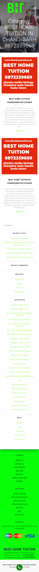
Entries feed (20, 431)
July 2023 (19, 283)
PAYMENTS (20, 474)
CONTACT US (19, 463)
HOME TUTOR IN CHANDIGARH (19, 368)
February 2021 (19, 292)
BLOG (19, 511)
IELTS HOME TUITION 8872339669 (19, 249)
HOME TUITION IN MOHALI (19, 355)
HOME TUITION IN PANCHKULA (19, 360)
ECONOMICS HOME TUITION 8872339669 (19, 253)
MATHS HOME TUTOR (19, 393)
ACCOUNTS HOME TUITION (19, 305)
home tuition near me (19, 364)
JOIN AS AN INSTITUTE (19, 504)
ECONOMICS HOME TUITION (19, 347)
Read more (19, 130)
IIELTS (20, 380)
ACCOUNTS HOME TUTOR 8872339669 (19, 257)
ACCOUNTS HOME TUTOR (19, 309)
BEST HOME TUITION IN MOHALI (19, 320)
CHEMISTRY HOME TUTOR (19, 343)
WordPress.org (19, 439)
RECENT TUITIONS (19, 493)
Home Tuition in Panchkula (19, 238)
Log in (19, 427)
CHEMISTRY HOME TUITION (19, 339)
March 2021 (19, 288)
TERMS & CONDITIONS (19, 478)
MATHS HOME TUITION (20, 389)
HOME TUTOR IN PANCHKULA (19, 372)
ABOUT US (19, 460)
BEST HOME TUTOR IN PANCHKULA (19, 334)
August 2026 (19, 279)
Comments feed (19, 435)
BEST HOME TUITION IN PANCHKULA (19, 330)
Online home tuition (19, 397)
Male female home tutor (19, 385)
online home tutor (20, 401)
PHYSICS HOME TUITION (19, 405)
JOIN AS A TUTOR (19, 500)
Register (19, 423)
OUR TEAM (19, 471)
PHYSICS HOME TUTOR (19, 410)
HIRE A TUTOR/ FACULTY (19, 497)
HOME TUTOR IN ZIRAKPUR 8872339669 (19, 376)
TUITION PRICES (19, 467)
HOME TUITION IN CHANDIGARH (20, 351)
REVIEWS (19, 481)
